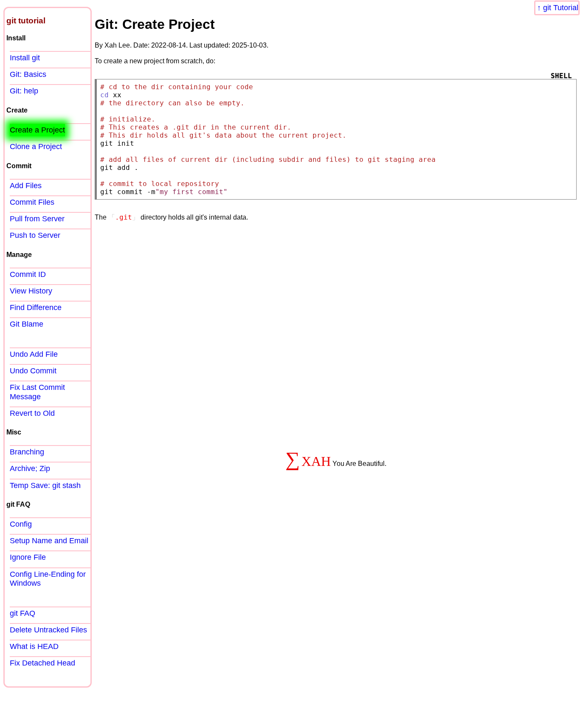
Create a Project (37, 130)
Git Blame (26, 324)
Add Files (26, 185)
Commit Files (32, 202)
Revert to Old (32, 413)
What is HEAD (34, 646)
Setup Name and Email (49, 540)
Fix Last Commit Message (37, 392)
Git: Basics (28, 74)
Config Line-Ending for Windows (48, 578)
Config (21, 524)
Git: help (24, 91)
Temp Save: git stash (45, 485)
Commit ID (28, 274)
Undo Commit (33, 371)
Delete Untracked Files (48, 630)
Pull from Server (37, 218)
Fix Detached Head (42, 663)
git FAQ (22, 613)
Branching (27, 452)
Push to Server (35, 235)
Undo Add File (34, 354)
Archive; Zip (30, 468)
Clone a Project (36, 146)
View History (31, 291)
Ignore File (28, 557)
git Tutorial (560, 7)
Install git (25, 58)
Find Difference (36, 307)
